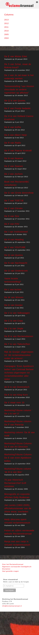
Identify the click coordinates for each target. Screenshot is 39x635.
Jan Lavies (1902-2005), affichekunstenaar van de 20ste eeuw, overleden (17, 508)
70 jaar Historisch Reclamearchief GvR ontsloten (15, 483)
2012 (6, 23)
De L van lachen (12, 289)
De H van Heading (14, 239)
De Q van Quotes (13, 255)
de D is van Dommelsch (16, 387)
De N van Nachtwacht (15, 263)
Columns (9, 14)
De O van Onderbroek (16, 270)
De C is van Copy (13, 321)
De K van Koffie (12, 127)
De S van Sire (11, 216)
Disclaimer (6, 569)
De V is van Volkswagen (17, 313)
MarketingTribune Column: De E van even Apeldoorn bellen (18, 457)
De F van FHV (11, 224)
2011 (6, 27)
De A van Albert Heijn (15, 135)
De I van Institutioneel (16, 232)
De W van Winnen (13, 297)
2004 (6, 38)
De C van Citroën (13, 208)
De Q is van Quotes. (15, 100)
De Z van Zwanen (13, 166)
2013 (6, 20)
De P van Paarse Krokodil (18, 150)
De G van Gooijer (13, 305)
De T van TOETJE (14, 200)
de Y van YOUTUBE (15, 247)
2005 (6, 34)
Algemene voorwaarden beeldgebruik (16, 566)
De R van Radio (12, 143)
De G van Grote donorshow (18, 193)
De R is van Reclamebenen (18, 336)
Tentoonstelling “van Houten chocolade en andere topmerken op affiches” (19, 89)
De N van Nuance (13, 158)
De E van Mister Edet (15, 56)
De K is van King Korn (16, 395)
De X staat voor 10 (14, 402)
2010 (6, 31)
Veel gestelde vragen (10, 571)
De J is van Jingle (13, 328)
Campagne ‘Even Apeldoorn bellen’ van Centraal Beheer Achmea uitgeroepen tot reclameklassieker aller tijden (19, 372)
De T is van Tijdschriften (17, 344)
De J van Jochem (13, 174)
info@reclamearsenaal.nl (12, 606)
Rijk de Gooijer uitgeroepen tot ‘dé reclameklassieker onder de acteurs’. (18, 355)
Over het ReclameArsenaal (12, 564)
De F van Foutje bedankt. (17, 108)
